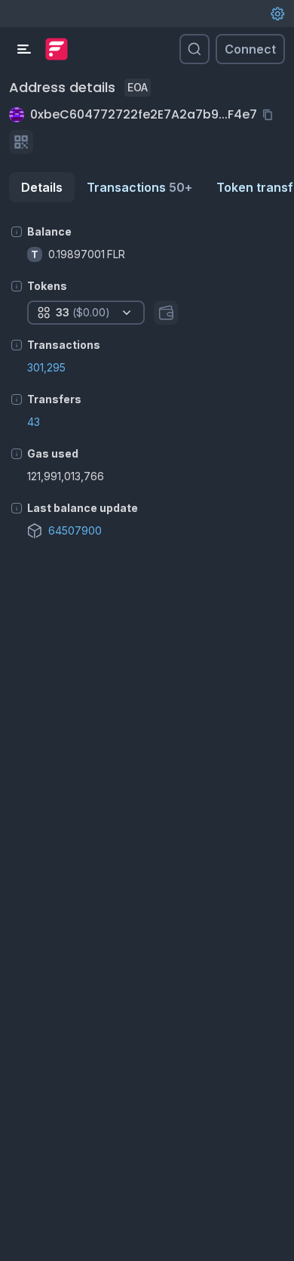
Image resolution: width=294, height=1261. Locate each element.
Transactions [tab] (139, 187)
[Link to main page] (56, 49)
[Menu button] (24, 49)
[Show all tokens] (166, 313)
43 (33, 421)
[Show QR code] (21, 142)
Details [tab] (42, 187)
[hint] (16, 231)
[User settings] (277, 13)
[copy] (270, 114)
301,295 (46, 367)
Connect (250, 49)
